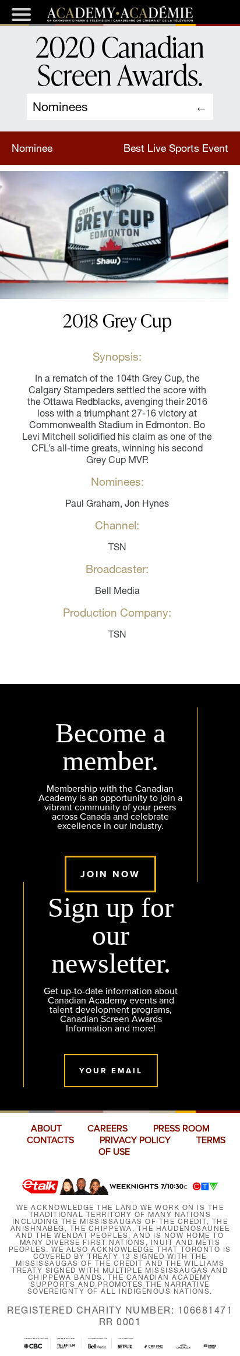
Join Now (110, 874)
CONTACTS (50, 1140)
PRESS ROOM (181, 1128)
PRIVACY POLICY (135, 1140)
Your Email (111, 1070)
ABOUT (46, 1128)
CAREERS (107, 1128)
